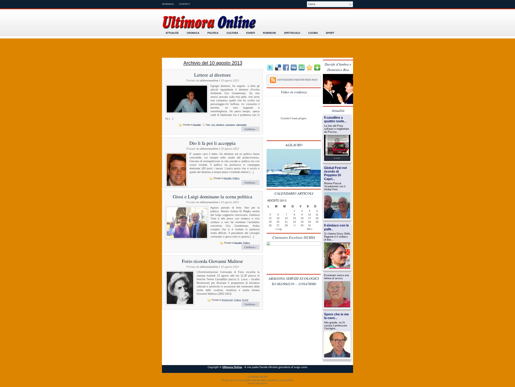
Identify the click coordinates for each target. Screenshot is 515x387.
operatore (230, 124)
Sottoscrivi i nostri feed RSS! (297, 79)
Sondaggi (168, 4)
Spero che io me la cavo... (336, 316)
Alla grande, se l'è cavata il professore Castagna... (335, 325)
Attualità (172, 33)
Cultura (232, 33)
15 (294, 218)
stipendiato (241, 124)
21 (286, 221)
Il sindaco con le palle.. (336, 227)
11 (317, 214)
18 (317, 218)
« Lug (278, 229)
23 (302, 221)
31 (309, 225)
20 (278, 221)
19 (270, 221)
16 (302, 218)
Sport (330, 33)
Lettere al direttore (212, 75)
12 (270, 218)
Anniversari (227, 300)
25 (317, 221)
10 (309, 214)
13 (278, 218)
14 (286, 218)
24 (309, 221)
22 (294, 221)
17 (309, 218)
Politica (212, 33)
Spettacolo (292, 33)
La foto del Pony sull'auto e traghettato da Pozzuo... (336, 129)
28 (286, 225)
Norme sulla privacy (257, 383)
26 (270, 225)
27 (278, 225)
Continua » (250, 129)
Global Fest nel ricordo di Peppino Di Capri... (335, 173)
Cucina (313, 33)
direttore (220, 124)
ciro (213, 124)
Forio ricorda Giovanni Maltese (212, 261)
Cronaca (193, 33)
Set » (309, 229)
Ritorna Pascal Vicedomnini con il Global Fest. (334, 186)
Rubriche (269, 33)
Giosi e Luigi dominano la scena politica (212, 196)
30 (302, 225)
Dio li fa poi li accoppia (212, 143)
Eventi (250, 33)
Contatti (184, 4)
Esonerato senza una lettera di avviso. (336, 277)
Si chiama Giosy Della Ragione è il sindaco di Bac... (337, 236)
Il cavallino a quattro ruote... (335, 119)
